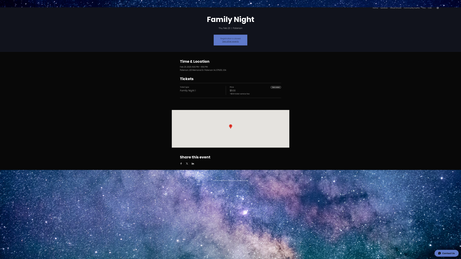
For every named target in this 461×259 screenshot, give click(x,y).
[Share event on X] (187, 164)
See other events (230, 41)
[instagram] (438, 8)
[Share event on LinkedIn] (193, 164)
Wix (247, 180)
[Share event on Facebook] (181, 164)
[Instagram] (198, 181)
